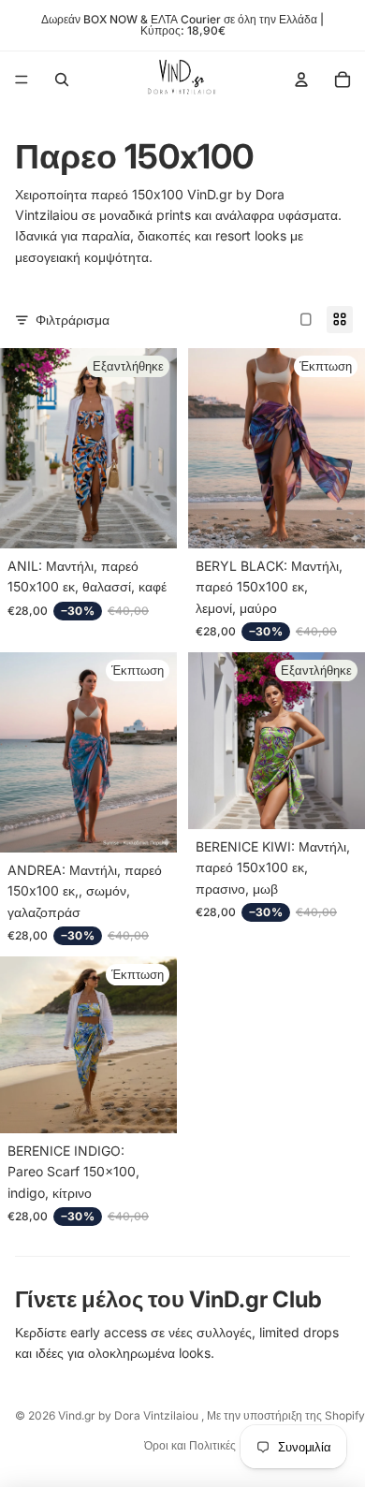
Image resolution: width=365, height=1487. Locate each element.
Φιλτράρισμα (73, 320)
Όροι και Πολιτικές (190, 1445)
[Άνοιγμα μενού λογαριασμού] (301, 79)
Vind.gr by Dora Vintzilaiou (129, 1415)
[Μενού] (21, 79)
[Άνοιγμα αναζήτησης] (61, 79)
